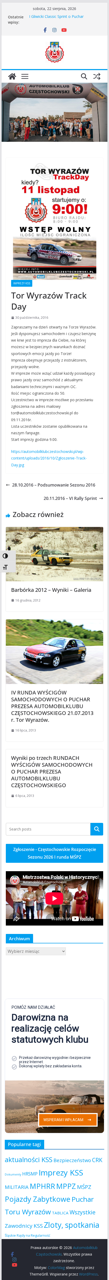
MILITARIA (17, 1187)
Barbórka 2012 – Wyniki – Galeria (51, 589)
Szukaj (96, 829)
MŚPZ (84, 1186)
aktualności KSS (28, 1159)
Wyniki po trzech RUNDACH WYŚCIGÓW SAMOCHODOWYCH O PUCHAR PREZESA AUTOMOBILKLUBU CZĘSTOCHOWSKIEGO (52, 771)
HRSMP (30, 1174)
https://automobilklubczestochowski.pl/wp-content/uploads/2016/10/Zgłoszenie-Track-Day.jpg (49, 458)
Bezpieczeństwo (72, 1160)
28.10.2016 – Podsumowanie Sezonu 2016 (53, 485)
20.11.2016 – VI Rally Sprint (70, 498)
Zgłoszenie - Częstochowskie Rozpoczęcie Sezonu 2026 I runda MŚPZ (54, 853)
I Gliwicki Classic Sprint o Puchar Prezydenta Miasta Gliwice (56, 19)
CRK (97, 1160)
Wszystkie (83, 1212)
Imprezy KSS (21, 283)
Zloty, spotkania (71, 1225)
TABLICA (60, 1212)
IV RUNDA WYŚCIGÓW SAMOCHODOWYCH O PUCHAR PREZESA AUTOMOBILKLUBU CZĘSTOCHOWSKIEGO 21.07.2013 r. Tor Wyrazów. (52, 706)
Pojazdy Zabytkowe (37, 1199)
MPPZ (66, 1186)
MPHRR (42, 1186)
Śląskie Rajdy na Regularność (27, 1235)
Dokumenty (13, 1174)
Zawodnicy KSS (24, 1225)
